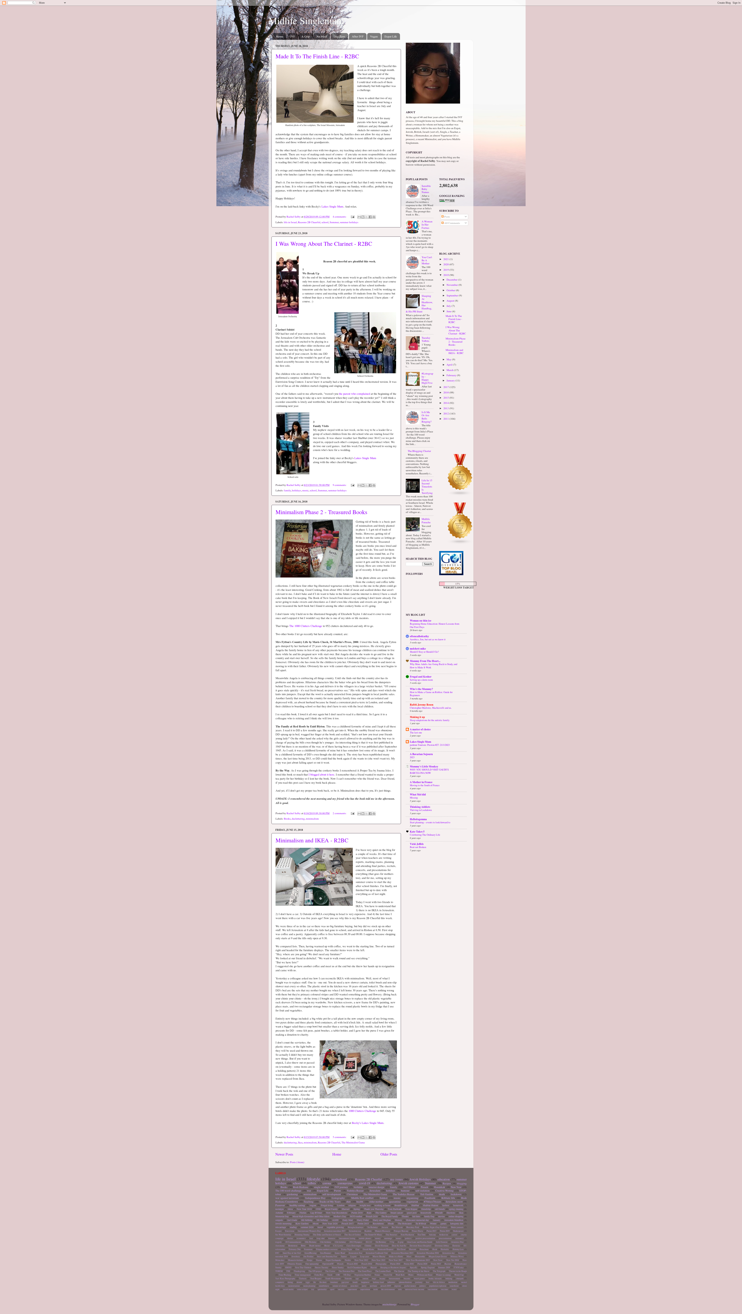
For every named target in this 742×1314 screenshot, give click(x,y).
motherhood (339, 1179)
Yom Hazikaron (407, 1234)
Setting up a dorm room (421, 679)
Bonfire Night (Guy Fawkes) (435, 1227)
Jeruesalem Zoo (355, 1253)
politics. (408, 1238)
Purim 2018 (356, 1212)
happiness (365, 1282)
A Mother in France (421, 782)
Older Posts (388, 1154)
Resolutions (378, 1223)
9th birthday (322, 1219)
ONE (318, 1208)
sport (332, 1289)
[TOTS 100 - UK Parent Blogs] (455, 447)
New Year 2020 (329, 1223)
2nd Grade (292, 1219)
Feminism (308, 1249)
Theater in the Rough (458, 1271)
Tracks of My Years (329, 1201)
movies (441, 1216)
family (287, 490)
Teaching (308, 1201)
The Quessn (399, 1271)
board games (419, 1278)
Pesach (424, 1187)
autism (365, 1278)
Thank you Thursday (374, 1208)
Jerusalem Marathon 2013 (402, 1253)
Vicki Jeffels (417, 844)
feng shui (320, 1238)
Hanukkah (439, 1187)
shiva (290, 1208)
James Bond (340, 1253)
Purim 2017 (431, 1231)
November (453, 285)
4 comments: (340, 216)
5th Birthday (381, 1242)
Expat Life (391, 36)
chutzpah (459, 1278)
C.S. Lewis (338, 1245)
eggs (308, 1282)
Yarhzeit (302, 1278)
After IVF (357, 36)
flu (314, 1282)
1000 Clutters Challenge (362, 1111)
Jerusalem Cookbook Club (377, 1253)
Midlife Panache (426, 520)
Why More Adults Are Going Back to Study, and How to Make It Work (433, 665)
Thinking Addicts (420, 807)
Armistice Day (457, 1242)
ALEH (335, 1219)
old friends (440, 1208)
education (443, 1179)
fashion (445, 1205)
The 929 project (315, 1271)
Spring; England (427, 1267)
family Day (429, 1216)
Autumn (279, 1212)
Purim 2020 (422, 1263)
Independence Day (315, 1198)
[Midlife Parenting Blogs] (460, 495)
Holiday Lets (458, 1249)
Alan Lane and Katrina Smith (419, 1242)
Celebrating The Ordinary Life (425, 834)
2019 (446, 269)
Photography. (381, 1263)
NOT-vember (356, 1216)
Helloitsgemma (418, 819)
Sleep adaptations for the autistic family (429, 720)
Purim (337, 1190)
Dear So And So (399, 1245)
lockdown (456, 1194)
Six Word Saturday (283, 1234)
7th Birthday (372, 1227)
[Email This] (359, 217)
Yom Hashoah (394, 1208)
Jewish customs (408, 1183)
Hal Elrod (401, 1249)
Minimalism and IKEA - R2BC (312, 840)
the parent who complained (354, 393)
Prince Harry (417, 1231)
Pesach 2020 (372, 1216)
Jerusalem (375, 1190)
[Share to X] (366, 217)
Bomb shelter (315, 1245)
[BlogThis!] (363, 217)
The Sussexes (391, 1234)
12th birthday (340, 1242)
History (398, 1219)
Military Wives (457, 1256)
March (450, 370)
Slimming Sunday (302, 1234)
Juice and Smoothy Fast (327, 1256)
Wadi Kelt (400, 1274)
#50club (438, 1212)
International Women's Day (309, 1231)
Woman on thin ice (420, 621)
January (451, 380)
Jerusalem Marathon (453, 1219)
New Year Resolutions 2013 (418, 1260)
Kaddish (368, 1231)
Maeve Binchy (379, 1256)
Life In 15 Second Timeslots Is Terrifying (427, 487)
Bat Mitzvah (397, 1227)
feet (311, 1238)
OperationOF (328, 1263)
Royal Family (331, 1208)
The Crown (330, 1271)
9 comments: (340, 485)
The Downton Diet (346, 1271)
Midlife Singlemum (306, 20)
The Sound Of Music (373, 1234)
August (451, 300)
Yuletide (348, 1278)
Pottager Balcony (401, 1231)
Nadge (309, 1260)
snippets (279, 1219)
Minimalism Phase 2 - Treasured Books (321, 512)
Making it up (417, 717)
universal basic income (414, 1289)
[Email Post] (352, 216)
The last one (416, 732)
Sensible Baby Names (426, 189)
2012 (446, 413)
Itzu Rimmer (325, 1253)
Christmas (352, 1194)
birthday (358, 1187)
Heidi (434, 1249)
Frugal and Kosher (420, 677)
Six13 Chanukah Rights (357, 1267)
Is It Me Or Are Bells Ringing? (426, 416)
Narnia (319, 1260)
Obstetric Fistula (295, 1263)
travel (320, 1227)
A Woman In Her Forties (427, 224)
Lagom (353, 1256)
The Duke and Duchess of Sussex (327, 1234)
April (450, 364)
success (341, 1289)
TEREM (279, 1271)
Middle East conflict (362, 1198)
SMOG (288, 1267)
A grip (400, 1242)
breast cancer (397, 1212)
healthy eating (297, 1205)
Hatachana (424, 1249)
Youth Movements (333, 1278)
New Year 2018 (304, 1208)
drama (299, 1282)
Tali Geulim (426, 1194)
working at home (382, 1205)
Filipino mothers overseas (327, 1249)
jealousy (418, 1282)
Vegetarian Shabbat (363, 1274)
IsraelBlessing (311, 1253)
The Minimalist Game (353, 1142)
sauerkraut (454, 1285)
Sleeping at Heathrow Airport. (393, 1267)
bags (374, 1278)
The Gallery (380, 1212)
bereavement (394, 1278)
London (340, 1205)
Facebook (430, 1198)
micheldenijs (389, 1304)
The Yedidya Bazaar (403, 1194)
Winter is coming (443, 1274)
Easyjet (278, 1231)
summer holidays (349, 222)
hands (355, 1282)
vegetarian (412, 1201)
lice (427, 1282)
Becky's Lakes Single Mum (368, 1123)
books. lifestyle (435, 1278)
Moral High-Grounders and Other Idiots (311, 1216)
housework (426, 1212)
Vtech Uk (388, 1274)
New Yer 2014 (452, 1260)
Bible (303, 1245)
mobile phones (365, 1238)
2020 (446, 264)
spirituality (322, 1289)
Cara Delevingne (354, 1245)
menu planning (309, 1285)
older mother (376, 1201)
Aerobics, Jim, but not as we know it (428, 639)
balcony (432, 1234)
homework (458, 1205)
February (452, 375)
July (449, 306)
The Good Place (365, 1271)
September (453, 295)
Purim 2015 (363, 1223)
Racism (448, 1263)
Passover (280, 1205)
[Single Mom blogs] (460, 543)
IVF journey (341, 1187)
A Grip (305, 36)
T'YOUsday (459, 1267)
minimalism (312, 818)
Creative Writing (444, 1190)
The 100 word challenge (288, 1190)
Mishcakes (279, 1260)
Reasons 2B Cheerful (309, 222)
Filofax (303, 1212)
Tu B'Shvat (421, 1223)
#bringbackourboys (355, 1227)
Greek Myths (368, 1249)
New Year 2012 (361, 1260)
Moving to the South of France (425, 785)
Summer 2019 (444, 1267)
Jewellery (296, 1256)
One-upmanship (311, 1263)
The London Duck (383, 1271)
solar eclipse (302, 1289)
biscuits (407, 1278)
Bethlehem (292, 1245)
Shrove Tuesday (321, 1267)
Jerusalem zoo (355, 1231)
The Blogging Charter (419, 451)
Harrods (412, 1249)
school (325, 222)
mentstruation (294, 1285)
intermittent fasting (347, 1238)
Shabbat (415, 1205)
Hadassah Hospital (385, 1249)
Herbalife (445, 1249)
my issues (396, 1179)
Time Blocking (285, 1274)
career (454, 1234)
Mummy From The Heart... (425, 661)
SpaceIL (413, 1267)
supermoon (352, 1289)
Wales (410, 1274)
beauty (382, 1278)
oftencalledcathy (419, 636)
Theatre (405, 1216)
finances (331, 1238)
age (357, 1278)
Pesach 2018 (367, 1263)
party (364, 1285)
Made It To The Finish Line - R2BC (317, 56)
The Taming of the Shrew (419, 1271)
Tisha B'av (318, 1274)
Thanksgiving (299, 1271)
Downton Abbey (442, 1245)
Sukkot (383, 1198)
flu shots (323, 1282)
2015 (446, 397)
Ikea (300, 1142)
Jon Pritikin (308, 1256)
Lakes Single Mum (332, 206)
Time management (303, 1274)
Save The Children (303, 1267)
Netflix (348, 1260)
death (442, 1194)
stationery (459, 1238)
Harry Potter (363, 1219)
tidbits (312, 1183)
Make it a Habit (396, 1256)
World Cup (459, 1274)
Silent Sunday (337, 1267)
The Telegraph (439, 1271)
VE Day (347, 1274)
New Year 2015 (378, 1260)
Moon (315, 1223)
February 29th (294, 1249)
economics (301, 1238)
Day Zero (339, 36)
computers (279, 1282)
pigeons (398, 1285)
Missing (414, 797)
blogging (462, 1183)
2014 (446, 403)
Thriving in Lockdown (421, 810)
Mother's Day (340, 1216)
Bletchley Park (412, 1227)
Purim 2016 (409, 1263)
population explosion (437, 1285)
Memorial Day (282, 1216)
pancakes (354, 1285)
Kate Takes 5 (417, 831)
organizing (412, 1198)
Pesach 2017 (347, 1223)
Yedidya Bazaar (355, 1190)
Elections (451, 1212)
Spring (357, 1208)
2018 (446, 275)
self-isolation (422, 1190)
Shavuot (345, 1208)
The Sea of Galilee (353, 1234)
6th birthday (306, 1219)
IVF (292, 36)
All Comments (452, 223)
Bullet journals (457, 1227)
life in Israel (290, 222)
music (305, 490)
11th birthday (325, 1242)
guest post (411, 1212)
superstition (365, 1289)
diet (348, 1201)
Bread (326, 1245)
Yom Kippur (411, 1208)
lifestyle (313, 1179)
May (449, 359)
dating (290, 1282)
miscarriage (280, 1227)
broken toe (443, 1234)
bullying (449, 1278)
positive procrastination (425, 1238)
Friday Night (346, 1249)
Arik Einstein (441, 1242)
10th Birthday (310, 1242)
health (360, 1201)
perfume (373, 1285)
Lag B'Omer (316, 1212)
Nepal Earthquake (333, 1260)
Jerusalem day (448, 1253)
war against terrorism (287, 1198)
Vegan (374, 36)
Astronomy (279, 1245)
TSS (288, 1271)
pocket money (410, 1285)
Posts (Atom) (297, 1162)
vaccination (432, 1289)
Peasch (340, 1263)
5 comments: (340, 1137)
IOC (277, 1253)
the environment (388, 1289)
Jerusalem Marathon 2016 (428, 1253)
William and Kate (424, 1274)
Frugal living (327, 1205)
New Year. (437, 1260)
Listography (338, 1198)
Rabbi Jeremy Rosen (421, 705)
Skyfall (374, 1267)
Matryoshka (420, 1256)
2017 (446, 387)
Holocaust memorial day (417, 1219)
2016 (446, 392)
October (451, 290)
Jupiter (344, 1256)
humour (405, 1190)
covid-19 (364, 1183)
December (452, 279)
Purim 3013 (436, 1263)
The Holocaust (404, 1223)
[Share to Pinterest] (374, 217)
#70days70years (432, 1201)
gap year (345, 1282)
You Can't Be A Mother (427, 260)
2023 (412, 757)
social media (288, 1289)
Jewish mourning (283, 1223)
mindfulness (324, 1285)
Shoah (391, 1223)
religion (352, 1205)
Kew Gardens (302, 1223)
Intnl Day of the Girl (292, 1253)
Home (279, 36)
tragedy (278, 1242)
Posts (447, 216)
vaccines (444, 1289)
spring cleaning (456, 1208)
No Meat (322, 36)
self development (331, 1194)
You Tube (421, 1234)
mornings (388, 1238)
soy (312, 1289)
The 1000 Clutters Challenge (305, 626)
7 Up (392, 1242)
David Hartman (381, 1245)
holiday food (378, 1282)
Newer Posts (284, 1154)
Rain (369, 1212)
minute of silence (340, 1285)
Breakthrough (401, 1205)
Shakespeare (458, 1231)
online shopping (456, 1216)
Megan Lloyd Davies (438, 1256)
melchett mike (418, 649)
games (443, 1223)
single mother (321, 1187)
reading (293, 1227)
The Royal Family (389, 1216)
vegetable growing (335, 1227)
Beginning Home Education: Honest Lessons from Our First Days (434, 625)
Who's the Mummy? (421, 689)
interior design (376, 1187)
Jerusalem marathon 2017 (334, 1231)
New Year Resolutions (336, 1212)
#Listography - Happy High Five (427, 378)
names (398, 1238)
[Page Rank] (447, 201)
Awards (385, 1227)
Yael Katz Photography (285, 1278)
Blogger (415, 1304)
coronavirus (345, 1183)
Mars (409, 1256)
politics (422, 1285)
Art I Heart (409, 1187)
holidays (296, 490)
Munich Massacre (382, 1231)
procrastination (445, 1238)
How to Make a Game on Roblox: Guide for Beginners (431, 693)
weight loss (365, 1205)
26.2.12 (369, 1242)
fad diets (416, 1216)
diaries (290, 1238)
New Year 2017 (395, 1260)
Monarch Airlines (295, 1260)
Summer (334, 222)
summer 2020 (307, 1227)
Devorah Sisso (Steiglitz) (420, 1245)
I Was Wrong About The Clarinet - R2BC (324, 243)
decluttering (298, 818)
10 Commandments (293, 1242)
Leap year (364, 1256)
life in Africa (439, 1282)
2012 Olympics (356, 1242)
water (454, 1289)
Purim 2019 (444, 1231)
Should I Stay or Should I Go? (424, 651)
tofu (400, 1289)
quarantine (395, 1201)
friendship (426, 1208)
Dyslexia (456, 1245)
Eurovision (289, 1231)
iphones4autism (405, 1282)
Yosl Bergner (316, 1278)
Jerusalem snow (454, 1201)
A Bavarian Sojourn (421, 754)
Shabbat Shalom (430, 1205)
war (309, 1190)
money (377, 1238)
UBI (338, 1274)
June (449, 311)
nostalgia (279, 1208)
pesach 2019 (386, 1285)
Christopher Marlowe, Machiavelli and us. (431, 707)
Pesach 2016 (352, 1263)
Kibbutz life (448, 1198)
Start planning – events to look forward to (430, 822)
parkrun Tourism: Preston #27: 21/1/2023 (430, 745)
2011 (446, 418)
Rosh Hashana (300, 1187)
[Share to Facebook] (370, 217)
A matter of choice (420, 729)
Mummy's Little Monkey (424, 766)
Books (287, 818)
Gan (357, 1249)
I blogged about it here (321, 774)
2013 (446, 408)
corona (327, 1183)
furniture (334, 1282)
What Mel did (418, 794)
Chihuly (368, 1245)
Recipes (447, 1183)
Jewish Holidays (420, 1179)
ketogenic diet (456, 1223)
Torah (329, 1274)
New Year (456, 1187)
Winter (433, 1223)
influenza (391, 1282)
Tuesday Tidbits (426, 339)
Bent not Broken (418, 847)
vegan (313, 1205)
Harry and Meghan (382, 1219)
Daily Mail (348, 1219)
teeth (376, 1289)
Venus (377, 1274)
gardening (292, 1194)
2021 (446, 259)
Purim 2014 (395, 1263)
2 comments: (340, 813)
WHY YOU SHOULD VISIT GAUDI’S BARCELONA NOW (429, 771)
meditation (452, 1282)
